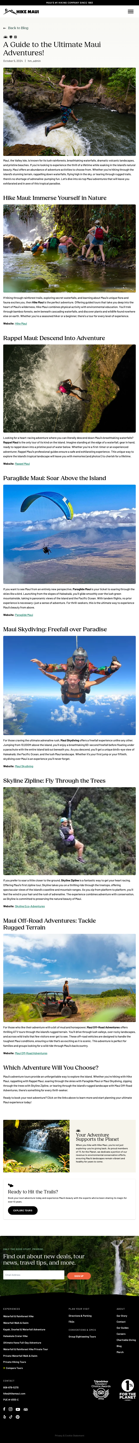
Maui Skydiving (24, 766)
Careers (121, 1333)
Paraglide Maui (24, 614)
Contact (121, 1321)
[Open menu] (131, 11)
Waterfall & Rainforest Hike (18, 1316)
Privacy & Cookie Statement (69, 1435)
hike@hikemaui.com (14, 1393)
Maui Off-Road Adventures (31, 1053)
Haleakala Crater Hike (15, 1335)
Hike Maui (21, 323)
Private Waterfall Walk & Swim (20, 1355)
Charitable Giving (126, 1339)
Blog (119, 1345)
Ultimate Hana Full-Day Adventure (22, 1342)
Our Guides (122, 1327)
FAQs (71, 1321)
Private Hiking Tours (14, 1361)
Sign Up (79, 1276)
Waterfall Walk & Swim (15, 1322)
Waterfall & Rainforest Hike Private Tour (25, 1349)
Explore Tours (22, 1210)
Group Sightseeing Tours (82, 1336)
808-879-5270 (10, 1387)
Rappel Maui (22, 463)
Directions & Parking (80, 1315)
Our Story (122, 1315)
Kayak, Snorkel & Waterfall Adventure (24, 1329)
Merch (120, 1352)
